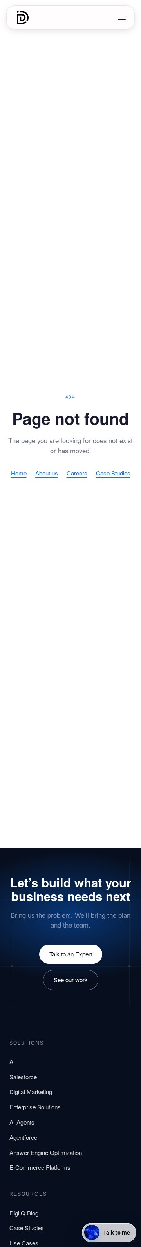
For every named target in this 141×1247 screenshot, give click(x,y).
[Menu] (122, 17)
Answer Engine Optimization (45, 1152)
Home (19, 473)
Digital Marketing (30, 1091)
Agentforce (23, 1137)
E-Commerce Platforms (39, 1167)
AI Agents (21, 1122)
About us (46, 473)
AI (12, 1061)
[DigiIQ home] (23, 17)
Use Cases (23, 1243)
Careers (77, 473)
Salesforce (23, 1077)
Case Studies (113, 473)
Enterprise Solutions (35, 1107)
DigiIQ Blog (23, 1213)
